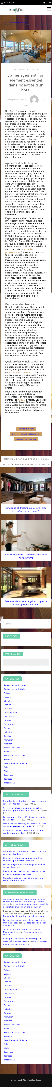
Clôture (7, 705)
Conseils (8, 708)
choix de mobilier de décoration (26, 434)
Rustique (8, 759)
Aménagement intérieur (26, 69)
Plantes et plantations (14, 755)
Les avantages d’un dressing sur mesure (25, 942)
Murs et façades (12, 747)
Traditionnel (9, 783)
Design (7, 728)
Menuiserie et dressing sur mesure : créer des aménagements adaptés (24, 824)
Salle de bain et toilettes (16, 763)
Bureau (7, 697)
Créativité (9, 716)
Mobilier (8, 744)
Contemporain (10, 712)
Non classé (9, 751)
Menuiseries (10, 740)
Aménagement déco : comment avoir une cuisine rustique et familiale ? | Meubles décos (24, 901)
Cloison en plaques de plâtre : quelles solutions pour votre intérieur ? (22, 809)
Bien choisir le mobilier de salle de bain (23, 916)
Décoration (9, 724)
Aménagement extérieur (15, 685)
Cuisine (7, 720)
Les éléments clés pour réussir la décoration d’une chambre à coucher (25, 905)
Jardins (7, 736)
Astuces (8, 693)
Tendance (8, 775)
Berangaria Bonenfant (17, 100)
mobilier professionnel (26, 439)
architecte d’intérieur (20, 372)
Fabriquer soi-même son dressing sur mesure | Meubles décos (22, 939)
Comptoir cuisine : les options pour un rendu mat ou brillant (23, 831)
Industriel (8, 732)
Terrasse (8, 779)
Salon (6, 767)
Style (6, 771)
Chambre (8, 701)
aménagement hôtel (26, 429)
